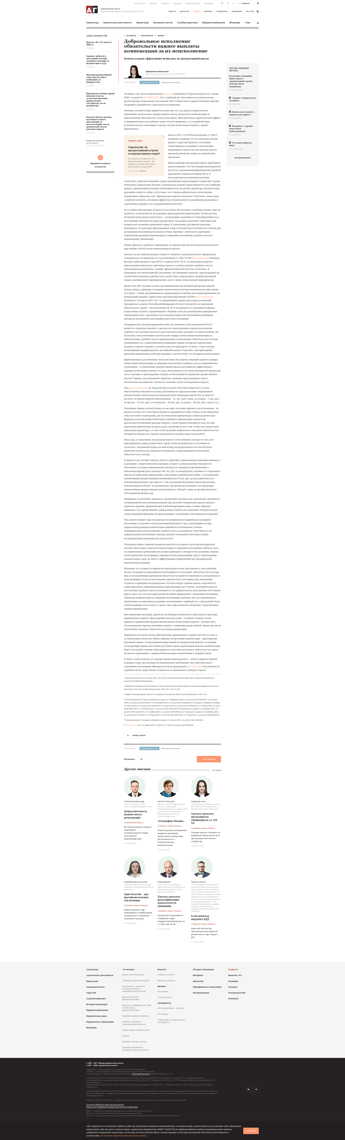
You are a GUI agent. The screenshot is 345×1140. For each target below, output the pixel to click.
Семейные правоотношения (136, 980)
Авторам (153, 3)
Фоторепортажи (201, 992)
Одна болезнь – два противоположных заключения (136, 897)
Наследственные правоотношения (130, 998)
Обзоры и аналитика (203, 969)
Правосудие (142, 22)
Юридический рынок (213, 22)
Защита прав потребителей (135, 1030)
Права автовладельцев (133, 974)
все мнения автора (243, 158)
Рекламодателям (192, 3)
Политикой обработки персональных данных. (124, 1135)
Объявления (237, 11)
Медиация (234, 22)
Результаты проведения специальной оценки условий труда (112, 1107)
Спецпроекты (221, 11)
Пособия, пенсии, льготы (134, 1041)
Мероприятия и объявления (207, 987)
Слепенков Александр (134, 801)
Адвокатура (92, 22)
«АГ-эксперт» (128, 969)
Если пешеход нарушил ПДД (200, 917)
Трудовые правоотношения (135, 1016)
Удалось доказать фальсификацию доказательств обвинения (169, 901)
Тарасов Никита (198, 882)
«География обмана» (171, 821)
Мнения (196, 11)
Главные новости (166, 974)
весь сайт (250, 11)
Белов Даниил (164, 882)
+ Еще (247, 22)
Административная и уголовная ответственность (135, 1048)
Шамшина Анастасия (157, 71)
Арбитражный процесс (170, 82)
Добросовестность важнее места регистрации (135, 814)
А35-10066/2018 (151, 97)
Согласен (251, 1131)
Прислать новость (166, 980)
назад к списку (139, 735)
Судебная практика (187, 22)
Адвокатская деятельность (117, 22)
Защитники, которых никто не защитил (171, 1020)
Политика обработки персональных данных (105, 1104)
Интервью (208, 11)
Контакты (165, 3)
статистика (195, 666)
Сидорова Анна (198, 801)
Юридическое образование (100, 1021)
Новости (172, 11)
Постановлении (200, 258)
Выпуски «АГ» (140, 3)
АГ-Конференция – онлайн (171, 1008)
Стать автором (147, 36)
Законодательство (163, 22)
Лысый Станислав (166, 801)
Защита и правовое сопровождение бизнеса (134, 1022)
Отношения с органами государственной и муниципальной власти (134, 988)
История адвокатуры (96, 1004)
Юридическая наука (96, 1016)
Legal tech (91, 992)
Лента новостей (96, 36)
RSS (233, 3)
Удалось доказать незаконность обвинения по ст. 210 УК (204, 818)
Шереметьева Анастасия (135, 882)
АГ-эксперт (163, 1014)
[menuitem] (92, 22)
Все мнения (216, 770)
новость (167, 93)
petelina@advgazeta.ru (141, 1074)
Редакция (177, 3)
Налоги (125, 1035)
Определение (131, 725)
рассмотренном (139, 387)
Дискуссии (184, 11)
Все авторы (208, 3)
